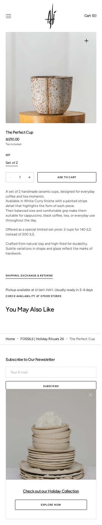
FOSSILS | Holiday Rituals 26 (42, 344)
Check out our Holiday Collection (49, 491)
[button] (8, 16)
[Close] (86, 399)
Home (10, 344)
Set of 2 (12, 163)
